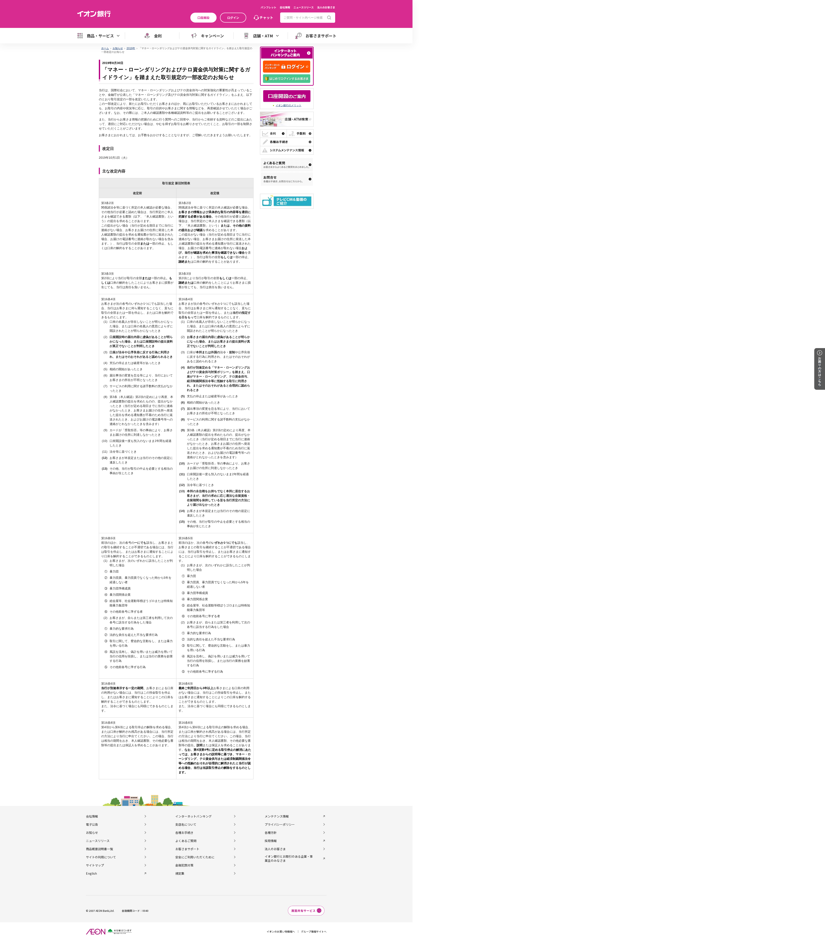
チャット (266, 17)
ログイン (233, 17)
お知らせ (118, 48)
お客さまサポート (187, 849)
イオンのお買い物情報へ (281, 931)
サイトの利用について (101, 857)
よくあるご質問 (185, 841)
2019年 (131, 48)
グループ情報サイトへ (314, 931)
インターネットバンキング (193, 816)
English (91, 873)
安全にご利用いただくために (194, 857)
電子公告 (92, 824)
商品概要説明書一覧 (99, 849)
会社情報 (285, 7)
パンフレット (268, 7)
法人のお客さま (326, 7)
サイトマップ (95, 865)
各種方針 (271, 832)
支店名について (185, 824)
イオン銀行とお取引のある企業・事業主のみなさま (289, 858)
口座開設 (203, 17)
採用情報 (271, 841)
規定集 (179, 873)
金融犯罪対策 (184, 865)
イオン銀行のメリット (288, 105)
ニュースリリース (303, 7)
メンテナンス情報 (277, 816)
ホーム (105, 48)
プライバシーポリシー (280, 824)
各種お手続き (184, 832)
